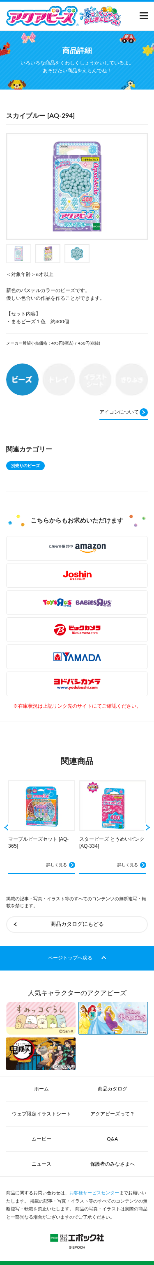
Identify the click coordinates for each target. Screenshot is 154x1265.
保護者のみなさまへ (112, 1164)
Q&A (112, 1138)
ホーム (41, 1088)
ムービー (41, 1138)
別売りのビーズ (25, 466)
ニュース (41, 1164)
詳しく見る (56, 865)
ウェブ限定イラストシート (41, 1113)
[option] (77, 186)
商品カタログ (112, 1088)
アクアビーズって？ (112, 1113)
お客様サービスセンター (94, 1193)
